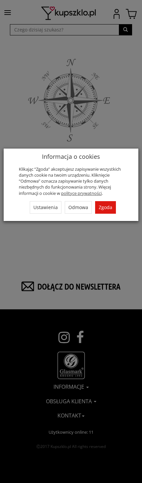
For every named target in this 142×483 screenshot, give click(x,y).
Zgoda (105, 207)
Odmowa (78, 207)
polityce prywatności (81, 193)
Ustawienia (45, 207)
